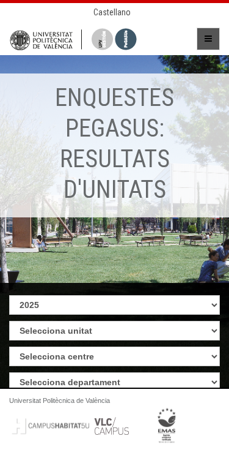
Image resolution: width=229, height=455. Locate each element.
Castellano (112, 12)
